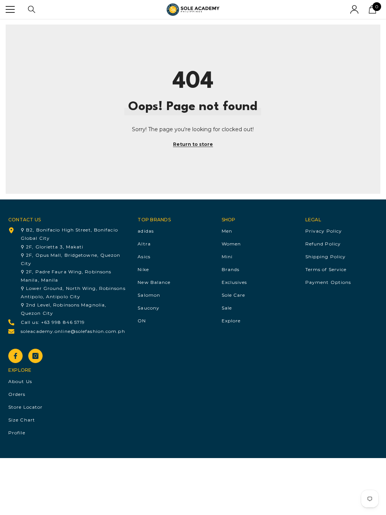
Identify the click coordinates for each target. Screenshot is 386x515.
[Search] (31, 9)
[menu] (10, 9)
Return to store (193, 144)
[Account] (354, 9)
